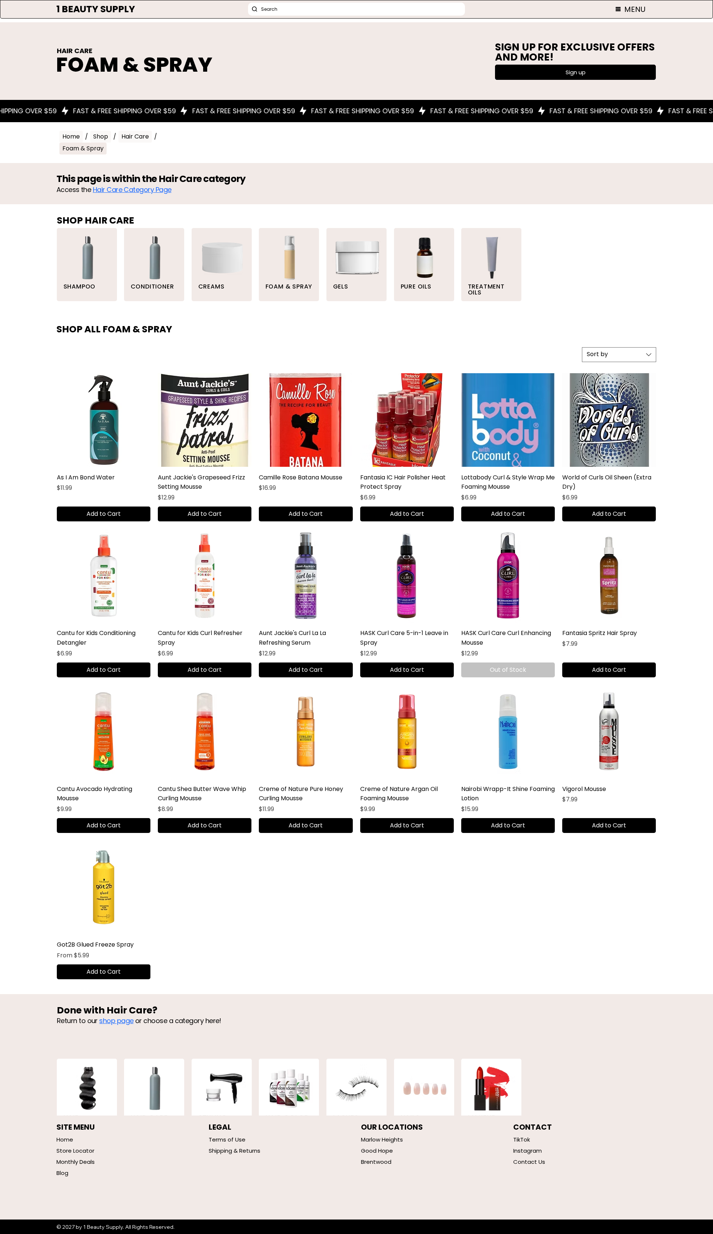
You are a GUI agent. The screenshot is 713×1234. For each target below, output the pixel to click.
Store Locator (75, 1151)
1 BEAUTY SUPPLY (95, 9)
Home (64, 1139)
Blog (62, 1173)
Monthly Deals (75, 1162)
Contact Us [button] (529, 1162)
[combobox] (619, 354)
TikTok (521, 1139)
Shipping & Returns (234, 1151)
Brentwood (376, 1162)
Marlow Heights (382, 1139)
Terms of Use (227, 1139)
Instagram (527, 1151)
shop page (116, 1020)
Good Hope (377, 1151)
